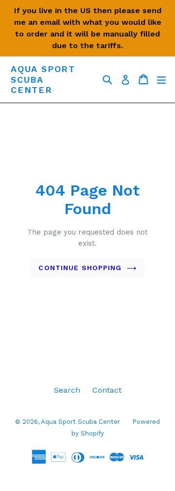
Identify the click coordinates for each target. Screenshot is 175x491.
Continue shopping (80, 268)
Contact (107, 390)
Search (67, 390)
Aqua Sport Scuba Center (43, 79)
